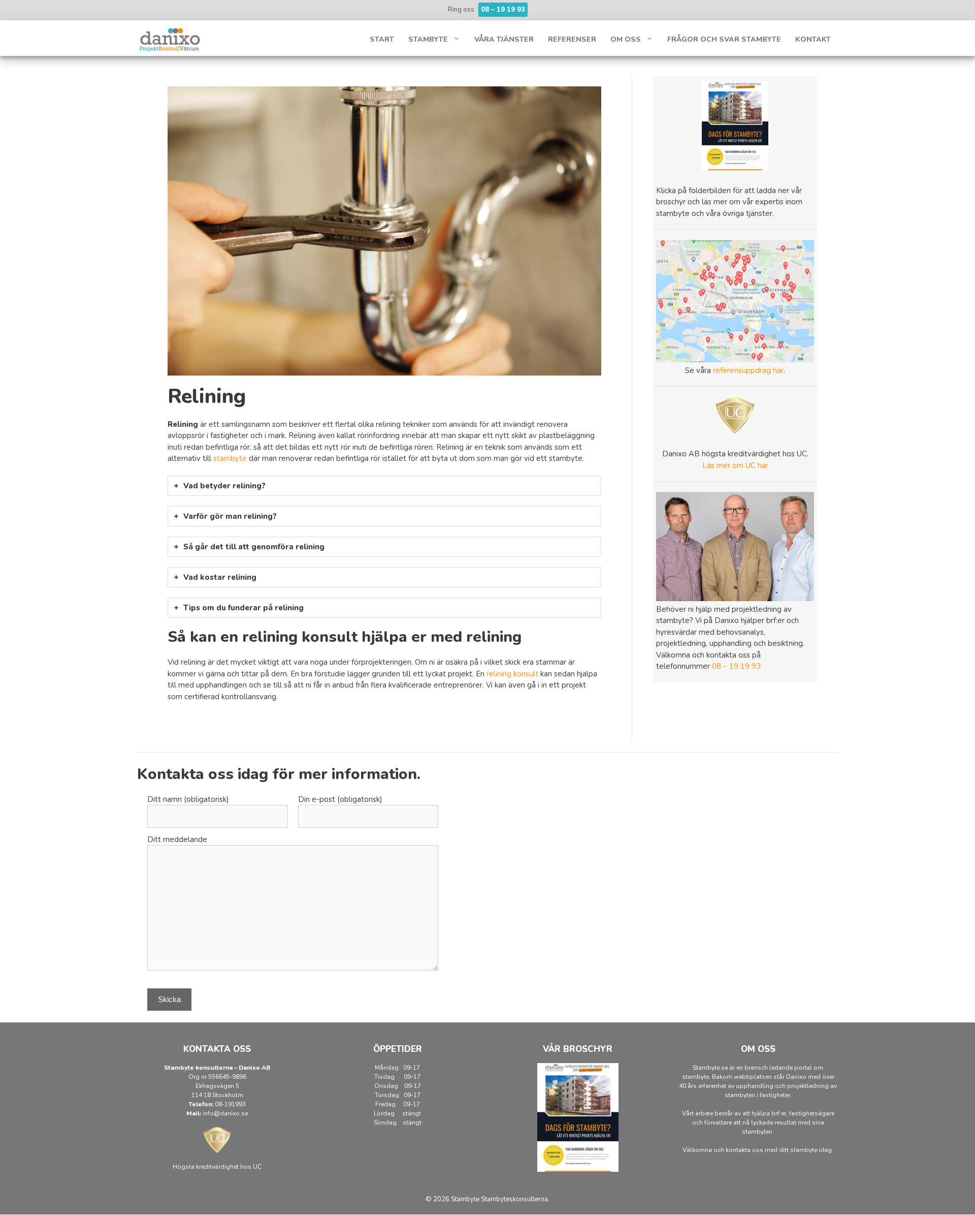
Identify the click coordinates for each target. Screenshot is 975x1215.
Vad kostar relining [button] (219, 577)
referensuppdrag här (748, 370)
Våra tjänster (504, 39)
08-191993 (230, 1104)
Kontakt (813, 39)
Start (382, 39)
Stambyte (428, 39)
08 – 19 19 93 (736, 666)
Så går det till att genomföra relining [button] (253, 547)
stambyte (231, 458)
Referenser (572, 39)
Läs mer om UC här (735, 465)
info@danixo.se (225, 1113)
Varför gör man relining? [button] (230, 516)
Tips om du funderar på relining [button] (243, 608)
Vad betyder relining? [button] (224, 486)
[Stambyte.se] (170, 39)
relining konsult (512, 674)
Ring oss (486, 9)
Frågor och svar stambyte (724, 39)
